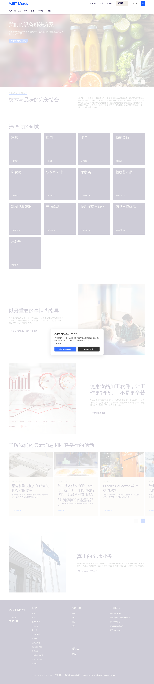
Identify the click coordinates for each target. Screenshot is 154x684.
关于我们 (41, 11)
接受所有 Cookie (65, 349)
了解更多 (57, 343)
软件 (26, 11)
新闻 (49, 11)
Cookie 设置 (88, 349)
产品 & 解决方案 (15, 11)
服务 (32, 11)
